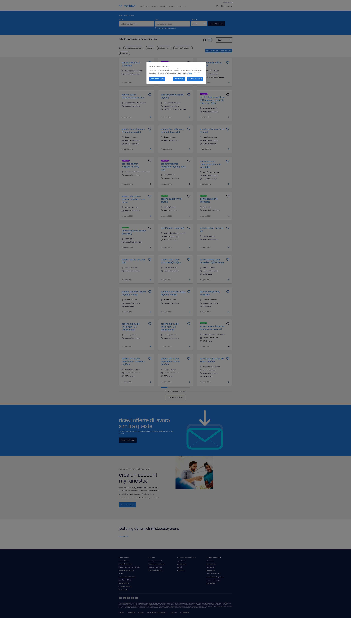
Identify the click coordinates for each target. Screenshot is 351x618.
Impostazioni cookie (157, 78)
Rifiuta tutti (179, 78)
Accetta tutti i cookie (195, 78)
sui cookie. (189, 73)
